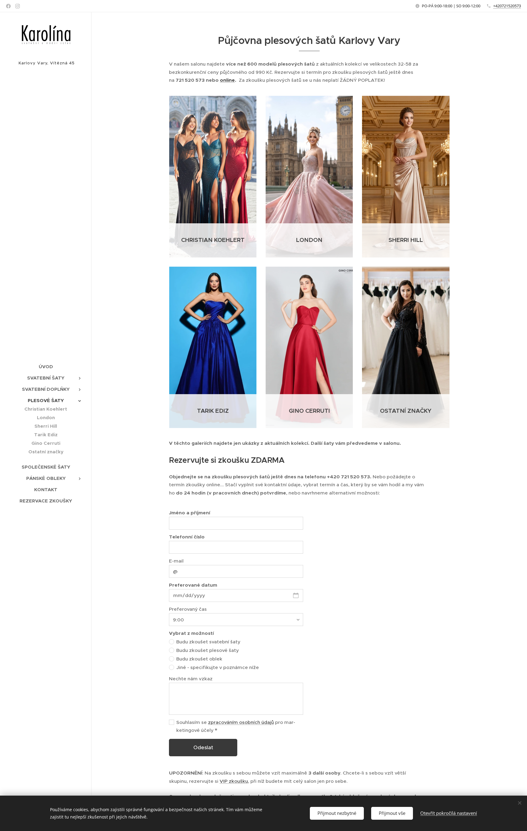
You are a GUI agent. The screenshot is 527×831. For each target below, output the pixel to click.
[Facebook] (8, 6)
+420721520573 (507, 6)
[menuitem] (46, 366)
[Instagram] (17, 6)
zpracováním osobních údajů (241, 722)
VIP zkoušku (234, 781)
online (227, 80)
